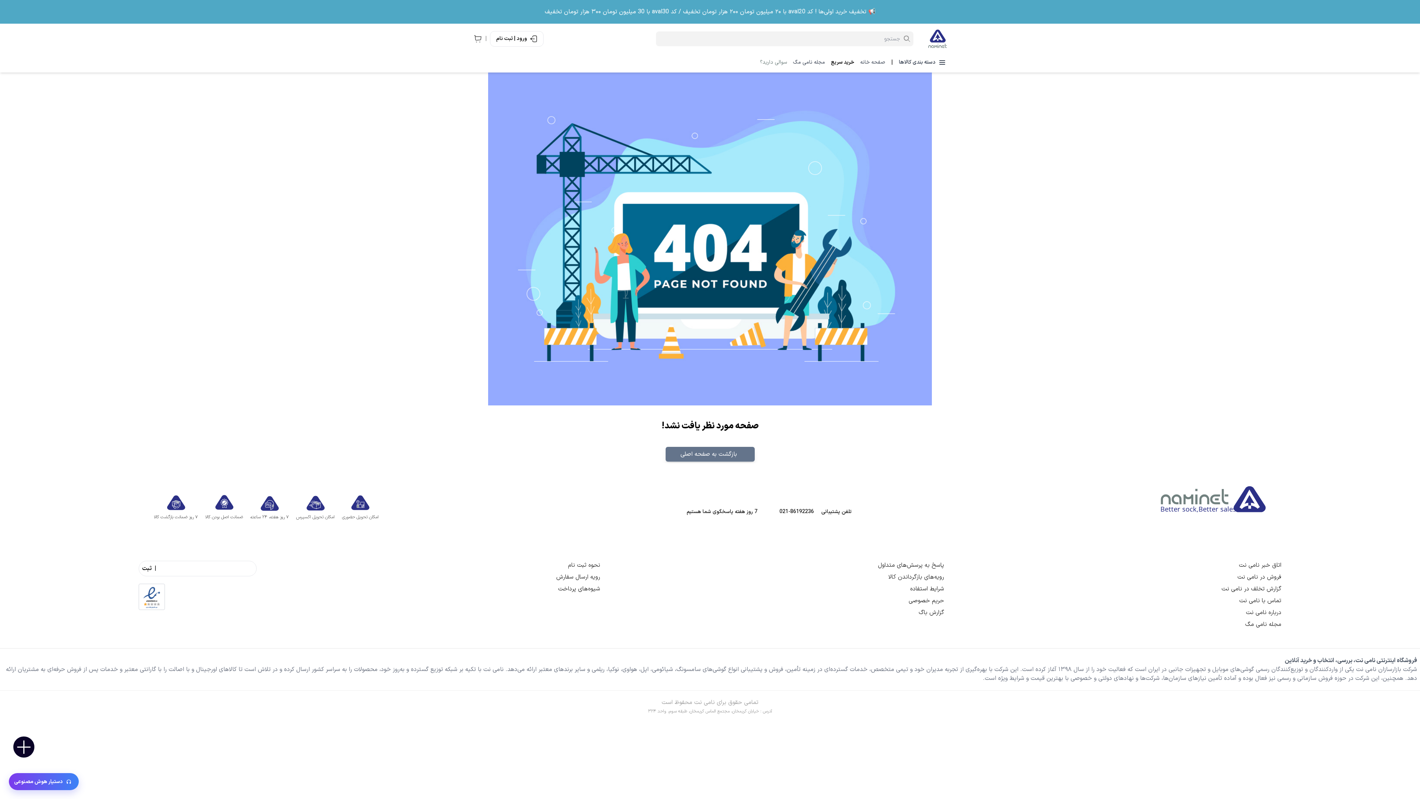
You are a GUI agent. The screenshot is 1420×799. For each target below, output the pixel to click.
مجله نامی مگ (809, 62)
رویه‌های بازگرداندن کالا (916, 577)
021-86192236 (797, 512)
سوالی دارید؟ (773, 62)
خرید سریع (842, 62)
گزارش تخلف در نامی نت (1251, 588)
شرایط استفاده (927, 588)
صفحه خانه (872, 62)
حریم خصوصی (926, 600)
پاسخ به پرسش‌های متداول (911, 565)
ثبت (147, 568)
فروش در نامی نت (1259, 577)
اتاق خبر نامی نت (1260, 565)
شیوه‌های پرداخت (579, 588)
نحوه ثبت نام (584, 565)
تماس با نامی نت (1260, 600)
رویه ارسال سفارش (578, 577)
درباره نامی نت (1263, 612)
